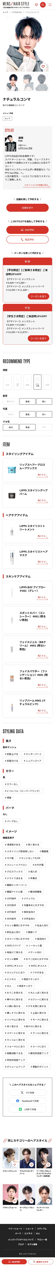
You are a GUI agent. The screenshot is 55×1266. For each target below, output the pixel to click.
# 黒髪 (8, 797)
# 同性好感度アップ (15, 1060)
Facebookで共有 (30, 1101)
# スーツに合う (38, 1046)
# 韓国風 (44, 851)
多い (44, 414)
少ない (11, 414)
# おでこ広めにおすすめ (36, 959)
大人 (38, 1233)
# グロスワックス (14, 871)
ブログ (21, 1244)
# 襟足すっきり (24, 986)
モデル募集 (32, 1244)
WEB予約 (16, 1261)
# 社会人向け (41, 925)
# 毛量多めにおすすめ (33, 905)
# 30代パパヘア (13, 945)
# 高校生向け (28, 911)
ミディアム (42, 1229)
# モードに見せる (39, 1019)
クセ (44, 427)
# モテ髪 (9, 858)
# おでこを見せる (14, 992)
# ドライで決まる (14, 878)
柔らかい (11, 401)
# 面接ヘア (31, 932)
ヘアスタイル (17, 12)
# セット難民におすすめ (17, 925)
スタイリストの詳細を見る (36, 185)
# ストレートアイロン (16, 864)
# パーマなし (11, 821)
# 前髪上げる (11, 754)
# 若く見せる (32, 844)
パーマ (18, 1233)
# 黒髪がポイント (39, 1066)
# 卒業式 (32, 878)
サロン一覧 (42, 1239)
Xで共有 (30, 1092)
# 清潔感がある (12, 844)
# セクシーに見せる (38, 999)
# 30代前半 (10, 918)
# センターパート (33, 754)
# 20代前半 (10, 905)
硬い (44, 401)
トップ (5, 12)
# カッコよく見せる (15, 1039)
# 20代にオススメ (14, 965)
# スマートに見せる (15, 1033)
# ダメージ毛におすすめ (17, 938)
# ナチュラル (28, 898)
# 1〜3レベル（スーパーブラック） (23, 790)
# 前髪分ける (11, 760)
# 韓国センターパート (16, 885)
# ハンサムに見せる (15, 1019)
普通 (27, 401)
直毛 (11, 427)
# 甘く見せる (11, 1026)
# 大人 (8, 986)
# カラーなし (11, 784)
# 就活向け (40, 938)
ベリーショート (15, 1229)
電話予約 (29, 239)
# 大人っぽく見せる (38, 992)
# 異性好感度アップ (38, 1053)
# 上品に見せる (38, 1012)
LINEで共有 (30, 1109)
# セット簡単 (11, 959)
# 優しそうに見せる (15, 1012)
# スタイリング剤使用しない (19, 851)
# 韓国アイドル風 (14, 891)
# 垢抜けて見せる (14, 952)
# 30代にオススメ (38, 965)
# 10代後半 (10, 898)
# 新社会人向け (12, 932)
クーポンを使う (38, 296)
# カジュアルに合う (15, 972)
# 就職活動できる (14, 1053)
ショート (30, 1229)
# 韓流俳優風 (34, 891)
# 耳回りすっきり (30, 979)
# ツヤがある (37, 972)
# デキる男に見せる (36, 1006)
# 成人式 (32, 871)
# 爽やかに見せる (33, 1026)
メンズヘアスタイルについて (21, 1239)
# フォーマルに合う (15, 1046)
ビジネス (28, 1233)
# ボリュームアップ (15, 1066)
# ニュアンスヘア (32, 760)
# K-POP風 (38, 864)
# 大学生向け (28, 918)
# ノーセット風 (34, 945)
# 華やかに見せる (14, 999)
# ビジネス (10, 979)
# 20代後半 (10, 911)
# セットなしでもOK (29, 858)
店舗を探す (27, 207)
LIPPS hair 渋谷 (25, 148)
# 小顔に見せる (12, 1006)
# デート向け (35, 952)
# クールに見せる (39, 1033)
